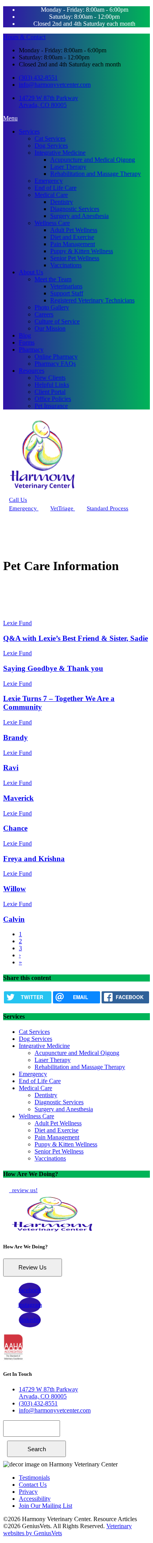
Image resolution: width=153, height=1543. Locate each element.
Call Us (18, 500)
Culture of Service (57, 321)
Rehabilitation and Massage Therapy (95, 173)
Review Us (32, 1267)
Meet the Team (53, 279)
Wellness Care (52, 223)
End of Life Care (55, 187)
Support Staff (66, 293)
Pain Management (72, 244)
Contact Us (33, 1484)
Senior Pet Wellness (74, 258)
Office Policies (53, 398)
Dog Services (51, 145)
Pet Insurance (51, 405)
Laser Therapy (68, 166)
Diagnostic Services (74, 209)
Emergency (49, 180)
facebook (29, 1290)
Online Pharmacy (56, 356)
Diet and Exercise (72, 237)
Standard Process (107, 508)
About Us (31, 272)
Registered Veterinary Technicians (92, 300)
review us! (24, 1190)
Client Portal (50, 391)
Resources (31, 370)
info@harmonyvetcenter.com (55, 84)
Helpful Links (52, 384)
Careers (44, 314)
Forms (27, 342)
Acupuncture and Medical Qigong (92, 159)
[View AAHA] (13, 1358)
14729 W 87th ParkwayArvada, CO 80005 (48, 101)
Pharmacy (31, 349)
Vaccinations (66, 265)
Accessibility (35, 1498)
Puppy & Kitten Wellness (81, 251)
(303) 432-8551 (38, 77)
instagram (30, 1305)
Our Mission (50, 328)
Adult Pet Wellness (73, 230)
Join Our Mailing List (45, 1505)
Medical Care (51, 194)
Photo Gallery (52, 307)
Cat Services (50, 138)
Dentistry (61, 201)
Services (29, 131)
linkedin (30, 1319)
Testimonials (34, 1477)
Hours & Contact (24, 37)
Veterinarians (66, 286)
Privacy (28, 1491)
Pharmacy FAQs (55, 363)
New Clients (50, 377)
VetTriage (62, 508)
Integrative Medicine (60, 152)
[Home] (42, 491)
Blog (25, 335)
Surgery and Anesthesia (79, 216)
